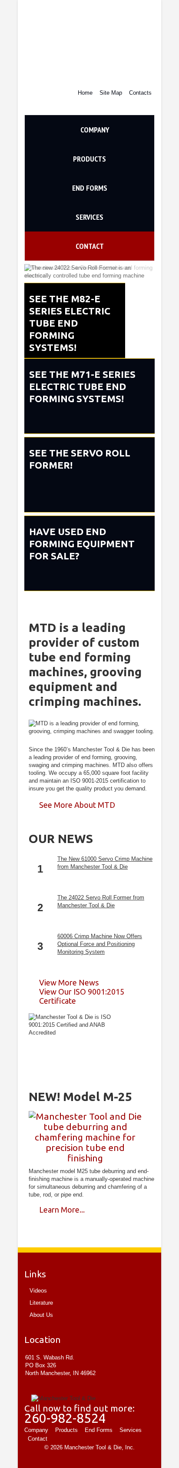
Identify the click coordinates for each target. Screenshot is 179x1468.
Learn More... (62, 1209)
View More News (69, 982)
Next (145, 271)
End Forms (89, 188)
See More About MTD (77, 804)
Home (85, 92)
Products (65, 163)
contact (64, 251)
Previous (33, 271)
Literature (41, 1302)
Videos (38, 1290)
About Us (41, 1315)
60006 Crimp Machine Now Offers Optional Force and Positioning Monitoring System (99, 944)
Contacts (140, 92)
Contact (37, 1438)
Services (64, 221)
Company (67, 134)
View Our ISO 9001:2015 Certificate (81, 996)
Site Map (110, 92)
